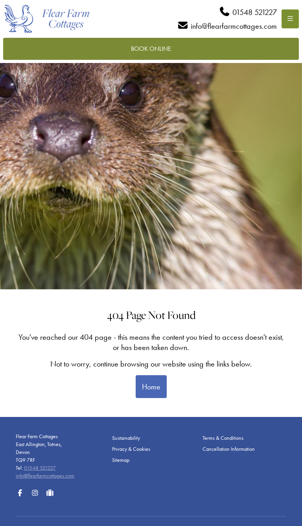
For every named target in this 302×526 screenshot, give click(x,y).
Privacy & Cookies (131, 449)
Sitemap (120, 460)
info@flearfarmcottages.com (45, 475)
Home (151, 386)
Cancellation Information (229, 449)
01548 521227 (40, 468)
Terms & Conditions (223, 438)
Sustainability (126, 438)
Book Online (151, 48)
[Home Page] (46, 19)
